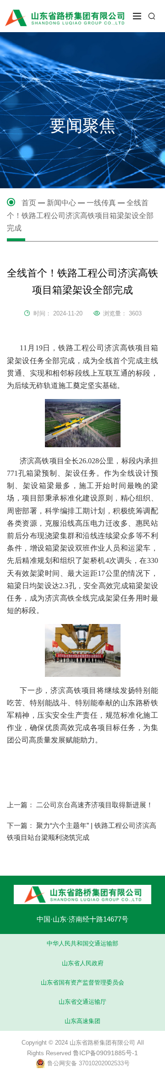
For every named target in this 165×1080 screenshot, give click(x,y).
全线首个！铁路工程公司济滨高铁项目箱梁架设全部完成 (80, 215)
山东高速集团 (82, 1021)
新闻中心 (61, 203)
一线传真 (101, 203)
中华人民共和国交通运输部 (82, 943)
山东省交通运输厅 (82, 1001)
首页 (29, 203)
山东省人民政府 (83, 963)
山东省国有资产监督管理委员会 (82, 982)
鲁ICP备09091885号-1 (105, 1053)
